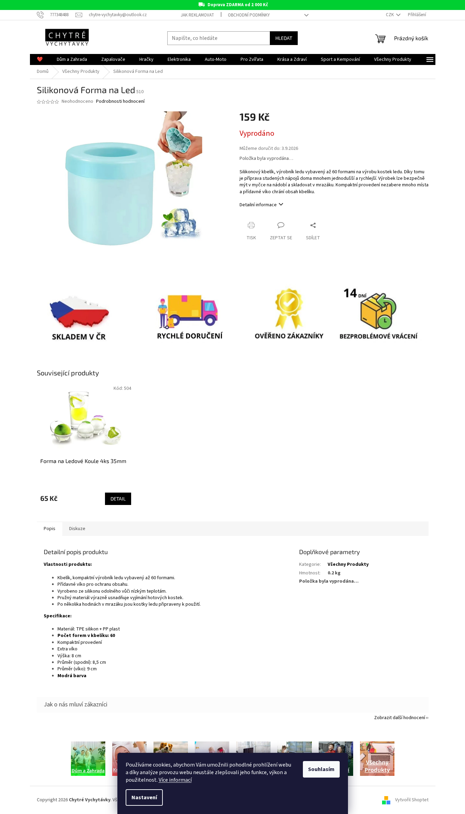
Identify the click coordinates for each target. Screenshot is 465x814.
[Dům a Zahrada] (88, 758)
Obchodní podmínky (249, 15)
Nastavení (144, 797)
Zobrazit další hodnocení (399, 717)
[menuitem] (40, 59)
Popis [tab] (49, 528)
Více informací (175, 780)
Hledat (283, 38)
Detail (118, 499)
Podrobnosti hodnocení (120, 101)
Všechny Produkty (348, 564)
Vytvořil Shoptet (412, 799)
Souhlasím (321, 769)
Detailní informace (258, 204)
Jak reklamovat (197, 15)
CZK (390, 15)
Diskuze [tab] (77, 528)
